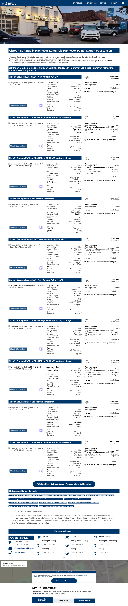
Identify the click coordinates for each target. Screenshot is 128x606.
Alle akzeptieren (84, 600)
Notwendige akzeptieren (42, 599)
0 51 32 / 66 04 (19, 552)
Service (103, 3)
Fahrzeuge (77, 3)
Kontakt (114, 3)
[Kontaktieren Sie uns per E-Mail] (123, 2)
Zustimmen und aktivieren (64, 581)
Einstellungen (63, 600)
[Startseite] (9, 3)
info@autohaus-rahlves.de (24, 548)
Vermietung (91, 3)
